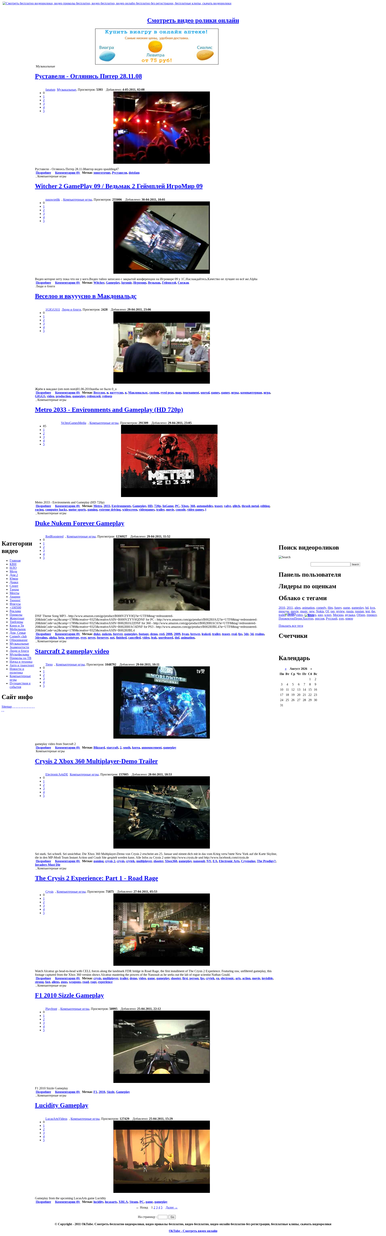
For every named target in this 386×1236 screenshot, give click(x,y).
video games (195, 509)
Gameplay (113, 282)
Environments (121, 506)
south (126, 747)
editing (265, 506)
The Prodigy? (266, 861)
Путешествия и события (20, 685)
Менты (14, 593)
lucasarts (111, 1201)
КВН (13, 564)
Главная (15, 560)
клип (327, 615)
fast (47, 982)
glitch (236, 506)
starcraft (112, 747)
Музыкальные (19, 643)
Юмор (14, 578)
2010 (102, 1092)
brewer (195, 634)
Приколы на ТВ (20, 658)
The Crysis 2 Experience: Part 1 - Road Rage (96, 878)
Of (327, 611)
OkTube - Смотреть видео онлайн (193, 1231)
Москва (338, 615)
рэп (341, 618)
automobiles (205, 506)
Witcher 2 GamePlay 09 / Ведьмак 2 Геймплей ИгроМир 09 (119, 186)
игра (267, 392)
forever (118, 634)
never (91, 637)
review (340, 611)
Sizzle (110, 1092)
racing (39, 509)
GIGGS (40, 396)
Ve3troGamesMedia (73, 423)
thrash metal (250, 506)
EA (215, 861)
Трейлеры (16, 622)
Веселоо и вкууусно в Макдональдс (86, 296)
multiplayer (144, 861)
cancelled (134, 637)
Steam (133, 1201)
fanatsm (50, 89)
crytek (130, 861)
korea (136, 747)
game (151, 978)
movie (170, 509)
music (304, 611)
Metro (97, 506)
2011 (290, 607)
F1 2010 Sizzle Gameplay (69, 995)
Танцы (14, 589)
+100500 (15, 607)
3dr (246, 634)
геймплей (94, 396)
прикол (372, 615)
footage (144, 634)
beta (61, 637)
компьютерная (251, 392)
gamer (225, 392)
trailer (160, 509)
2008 (169, 634)
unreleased (165, 637)
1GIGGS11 (52, 309)
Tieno (49, 664)
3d (252, 634)
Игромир (139, 282)
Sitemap (7, 706)
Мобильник (18, 629)
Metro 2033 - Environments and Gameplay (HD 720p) (109, 409)
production (63, 396)
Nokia (320, 611)
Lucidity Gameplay (61, 1105)
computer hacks (56, 509)
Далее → (172, 1207)
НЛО (13, 567)
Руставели (119, 172)
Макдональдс (138, 392)
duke (96, 634)
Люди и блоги (19, 651)
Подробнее (43, 172)
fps (240, 634)
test (367, 611)
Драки (14, 582)
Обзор (361, 615)
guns (64, 982)
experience (105, 982)
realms (259, 634)
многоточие (101, 172)
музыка (350, 615)
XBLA (123, 1201)
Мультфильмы (19, 654)
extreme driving (110, 509)
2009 (177, 634)
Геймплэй (169, 282)
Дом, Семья (18, 632)
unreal (205, 392)
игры (235, 392)
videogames (147, 509)
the (373, 611)
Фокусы (15, 604)
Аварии (15, 596)
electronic (227, 978)
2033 (107, 506)
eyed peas (167, 392)
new (311, 611)
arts (238, 978)
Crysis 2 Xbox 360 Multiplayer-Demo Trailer (96, 761)
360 (192, 506)
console (181, 509)
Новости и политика (17, 670)
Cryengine (248, 861)
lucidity (98, 1201)
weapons (75, 982)
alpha (53, 637)
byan (185, 634)
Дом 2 (14, 575)
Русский (331, 618)
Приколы (16, 614)
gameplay (78, 396)
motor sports (77, 509)
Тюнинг (15, 600)
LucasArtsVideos (56, 1118)
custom (154, 392)
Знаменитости (19, 647)
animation (188, 637)
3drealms (41, 637)
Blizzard (99, 747)
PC (177, 506)
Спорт (14, 586)
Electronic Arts (229, 861)
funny (338, 607)
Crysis (49, 891)
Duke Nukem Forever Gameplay (79, 523)
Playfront (51, 1008)
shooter (158, 861)
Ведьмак (154, 282)
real (234, 634)
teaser (218, 506)
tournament (191, 392)
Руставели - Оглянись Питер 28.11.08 (88, 76)
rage (93, 982)
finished (121, 637)
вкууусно (116, 392)
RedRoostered (54, 536)
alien (298, 607)
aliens (55, 982)
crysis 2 (110, 861)
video (50, 396)
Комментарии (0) (67, 172)
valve (227, 506)
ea (217, 978)
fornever (102, 637)
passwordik (52, 199)
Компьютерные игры (77, 199)
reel (161, 634)
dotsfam (134, 172)
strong (39, 982)
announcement (152, 747)
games (215, 392)
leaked (206, 634)
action (246, 978)
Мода (13, 571)
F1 (95, 1092)
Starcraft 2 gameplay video (72, 651)
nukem (106, 634)
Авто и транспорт (22, 665)
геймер (107, 396)
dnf (177, 637)
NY (208, 861)
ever (83, 637)
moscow (284, 611)
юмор (349, 618)
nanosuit (199, 861)
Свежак (183, 282)
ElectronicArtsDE (56, 774)
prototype (72, 637)
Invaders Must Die (47, 864)
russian (359, 611)
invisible (267, 978)
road (85, 982)
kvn (372, 607)
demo (154, 634)
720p (157, 506)
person (194, 978)
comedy (321, 607)
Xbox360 (171, 861)
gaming (92, 509)
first (185, 978)
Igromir (126, 282)
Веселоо (99, 392)
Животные (17, 618)
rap (333, 611)
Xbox (185, 506)
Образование (19, 640)
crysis (120, 861)
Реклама (15, 611)
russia (349, 611)
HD (150, 506)
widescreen (129, 509)
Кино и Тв (17, 625)
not (112, 637)
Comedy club (18, 636)
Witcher (98, 282)
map (178, 392)
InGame (167, 506)
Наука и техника (21, 661)
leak (154, 637)
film (330, 607)
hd (367, 607)
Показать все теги (291, 625)
